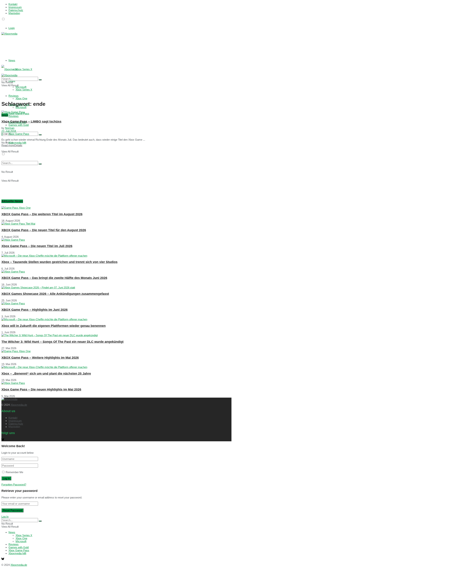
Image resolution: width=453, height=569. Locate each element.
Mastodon (14, 13)
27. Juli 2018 (8, 130)
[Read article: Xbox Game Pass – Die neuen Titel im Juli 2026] (116, 239)
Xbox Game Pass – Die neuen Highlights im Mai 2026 (41, 389)
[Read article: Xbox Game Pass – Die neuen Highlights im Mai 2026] (116, 383)
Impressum (15, 7)
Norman (9, 127)
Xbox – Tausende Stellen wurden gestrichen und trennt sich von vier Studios (59, 262)
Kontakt (12, 4)
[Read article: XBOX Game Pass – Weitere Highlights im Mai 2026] (116, 351)
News (11, 60)
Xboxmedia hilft (17, 142)
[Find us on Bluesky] (2, 22)
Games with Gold (18, 124)
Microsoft (21, 107)
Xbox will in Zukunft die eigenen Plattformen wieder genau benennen (53, 326)
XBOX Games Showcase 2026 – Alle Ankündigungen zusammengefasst (55, 294)
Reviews (13, 116)
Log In (4, 516)
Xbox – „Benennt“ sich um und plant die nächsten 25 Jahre (46, 373)
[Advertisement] (54, 44)
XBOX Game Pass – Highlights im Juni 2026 (34, 309)
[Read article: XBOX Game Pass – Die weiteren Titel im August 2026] (116, 207)
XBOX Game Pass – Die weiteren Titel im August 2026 (41, 214)
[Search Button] (40, 134)
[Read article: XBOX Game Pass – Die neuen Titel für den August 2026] (116, 223)
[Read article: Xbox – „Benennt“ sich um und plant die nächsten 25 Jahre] (116, 367)
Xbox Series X (24, 69)
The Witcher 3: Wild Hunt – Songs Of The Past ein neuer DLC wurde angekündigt (62, 341)
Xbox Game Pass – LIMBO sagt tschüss (31, 121)
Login (11, 28)
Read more (11, 145)
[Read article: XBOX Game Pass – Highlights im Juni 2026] (116, 303)
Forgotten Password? (13, 484)
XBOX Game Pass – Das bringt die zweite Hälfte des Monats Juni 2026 (54, 278)
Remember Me (14, 472)
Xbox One (21, 98)
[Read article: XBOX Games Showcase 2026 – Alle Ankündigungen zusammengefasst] (116, 287)
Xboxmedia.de (18, 404)
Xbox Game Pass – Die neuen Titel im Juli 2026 (36, 246)
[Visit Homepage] (9, 33)
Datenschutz (15, 10)
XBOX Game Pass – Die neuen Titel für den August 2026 (43, 230)
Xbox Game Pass (18, 133)
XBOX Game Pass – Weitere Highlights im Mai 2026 (40, 357)
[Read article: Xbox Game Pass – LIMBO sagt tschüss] (116, 112)
